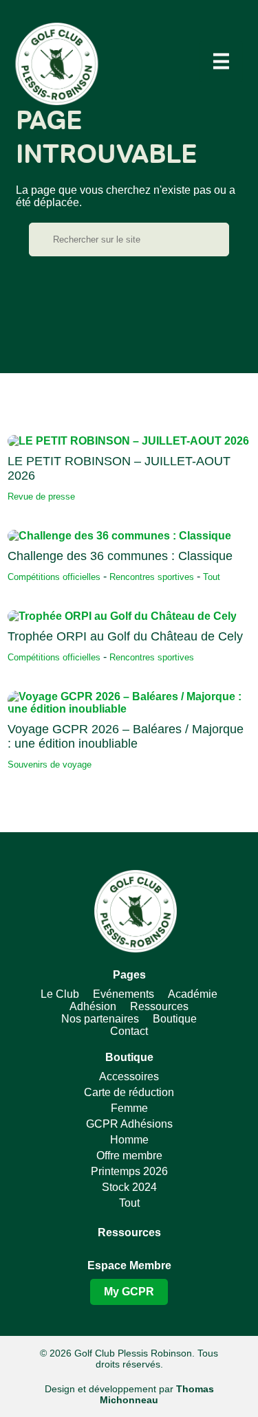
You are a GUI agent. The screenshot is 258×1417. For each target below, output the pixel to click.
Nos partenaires (100, 1019)
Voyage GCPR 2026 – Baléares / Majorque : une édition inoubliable (126, 736)
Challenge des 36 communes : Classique (120, 556)
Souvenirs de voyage (50, 764)
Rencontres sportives (151, 577)
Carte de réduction (129, 1092)
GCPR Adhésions (129, 1124)
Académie (192, 994)
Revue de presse (41, 496)
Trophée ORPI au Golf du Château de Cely (125, 636)
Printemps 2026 (129, 1171)
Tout (211, 577)
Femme (129, 1108)
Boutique (175, 1019)
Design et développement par (129, 1394)
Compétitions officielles (54, 577)
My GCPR (129, 1291)
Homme (129, 1140)
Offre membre (129, 1155)
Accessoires (129, 1076)
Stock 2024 (129, 1187)
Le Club (60, 994)
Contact (129, 1031)
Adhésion (92, 1006)
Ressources (159, 1006)
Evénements (123, 994)
